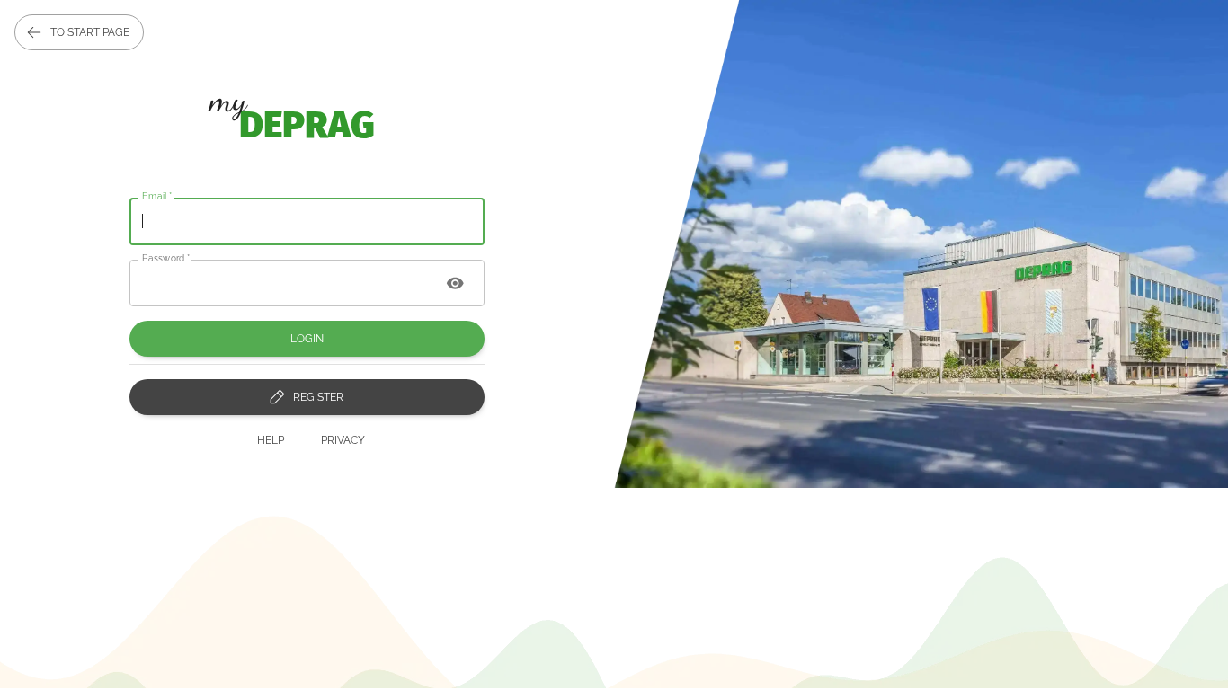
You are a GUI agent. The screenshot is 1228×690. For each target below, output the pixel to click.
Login (307, 338)
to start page (89, 32)
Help (270, 440)
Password (166, 257)
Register (318, 397)
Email (157, 195)
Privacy (343, 440)
